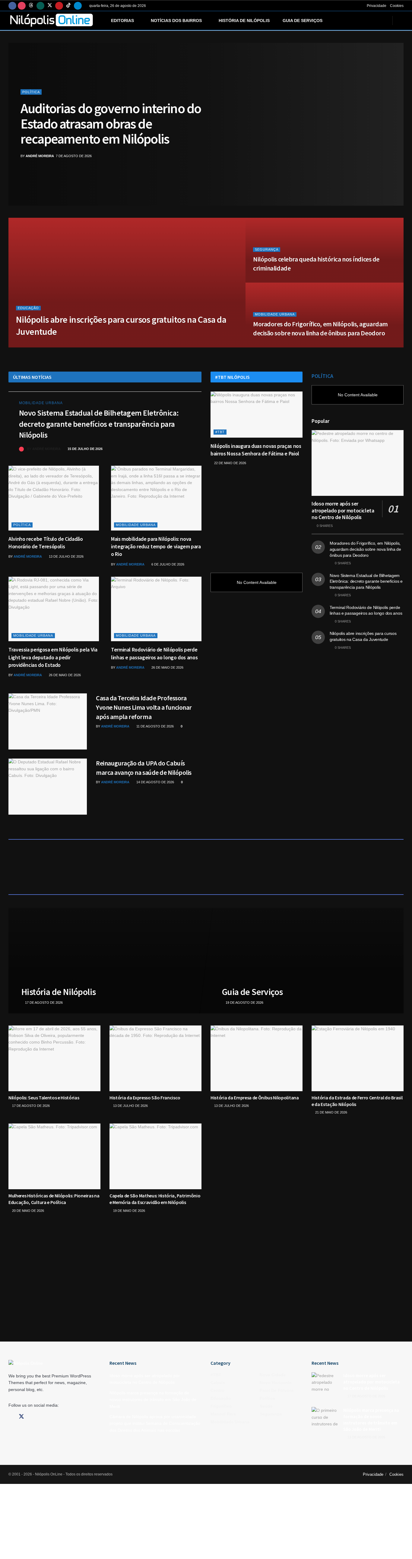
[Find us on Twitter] (50, 6)
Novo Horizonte (276, 1382)
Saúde (266, 1406)
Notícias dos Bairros (176, 20)
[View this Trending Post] (21, 449)
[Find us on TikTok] (68, 6)
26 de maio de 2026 (64, 675)
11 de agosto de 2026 (154, 726)
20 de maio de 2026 (27, 1210)
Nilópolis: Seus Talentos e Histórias (43, 1098)
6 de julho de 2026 (167, 564)
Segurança (266, 249)
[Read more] (183, 448)
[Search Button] (401, 20)
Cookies (397, 6)
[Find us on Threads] (31, 6)
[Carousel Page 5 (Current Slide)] (396, 137)
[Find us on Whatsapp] (40, 6)
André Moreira (40, 156)
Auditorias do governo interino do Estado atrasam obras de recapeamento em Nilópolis (111, 123)
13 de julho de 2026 (66, 556)
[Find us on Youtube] (59, 6)
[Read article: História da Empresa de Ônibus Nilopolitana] (257, 1058)
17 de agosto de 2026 (43, 1002)
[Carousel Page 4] (396, 131)
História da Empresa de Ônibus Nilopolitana (255, 1098)
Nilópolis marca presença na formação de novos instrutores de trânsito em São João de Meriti (152, 1399)
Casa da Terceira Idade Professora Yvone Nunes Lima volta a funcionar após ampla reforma (144, 707)
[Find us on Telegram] (78, 6)
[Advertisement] (257, 516)
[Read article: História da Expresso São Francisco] (155, 1058)
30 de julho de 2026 (73, 345)
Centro (217, 1390)
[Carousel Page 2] (396, 117)
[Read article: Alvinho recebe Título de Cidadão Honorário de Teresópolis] (53, 498)
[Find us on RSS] (53, 1416)
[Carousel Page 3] (396, 124)
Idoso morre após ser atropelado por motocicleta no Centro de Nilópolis (343, 510)
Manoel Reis (223, 1414)
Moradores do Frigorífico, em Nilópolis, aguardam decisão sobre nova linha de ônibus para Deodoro (320, 328)
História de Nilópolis (244, 20)
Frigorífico (221, 1406)
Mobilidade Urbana (275, 314)
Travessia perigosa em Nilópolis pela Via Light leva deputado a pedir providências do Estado (52, 657)
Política (31, 92)
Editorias (122, 20)
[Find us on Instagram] (22, 6)
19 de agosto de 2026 (244, 1002)
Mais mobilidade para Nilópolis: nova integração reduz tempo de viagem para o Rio (156, 546)
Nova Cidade (273, 1374)
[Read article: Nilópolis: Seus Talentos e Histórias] (54, 1058)
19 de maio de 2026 (128, 1210)
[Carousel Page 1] (396, 111)
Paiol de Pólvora (276, 1390)
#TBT (220, 432)
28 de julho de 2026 (273, 281)
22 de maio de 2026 (229, 463)
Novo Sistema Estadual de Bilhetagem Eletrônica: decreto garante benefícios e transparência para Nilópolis (99, 424)
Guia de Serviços (302, 20)
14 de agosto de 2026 (154, 782)
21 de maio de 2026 (330, 1112)
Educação (28, 308)
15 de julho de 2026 (85, 449)
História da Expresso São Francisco (144, 1098)
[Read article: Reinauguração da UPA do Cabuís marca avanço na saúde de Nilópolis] (47, 787)
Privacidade (376, 6)
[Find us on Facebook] (12, 6)
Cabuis (218, 1382)
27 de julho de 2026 (273, 345)
